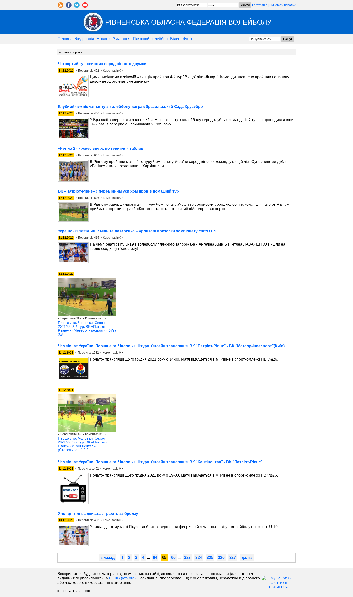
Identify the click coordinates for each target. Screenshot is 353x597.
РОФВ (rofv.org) (122, 578)
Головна (65, 39)
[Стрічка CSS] (60, 7)
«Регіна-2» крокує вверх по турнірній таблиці (101, 148)
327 (232, 557)
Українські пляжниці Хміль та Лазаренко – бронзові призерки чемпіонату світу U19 (137, 231)
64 (155, 557)
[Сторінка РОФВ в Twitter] (77, 7)
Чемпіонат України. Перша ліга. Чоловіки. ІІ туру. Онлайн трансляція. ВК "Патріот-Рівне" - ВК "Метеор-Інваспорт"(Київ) (171, 346)
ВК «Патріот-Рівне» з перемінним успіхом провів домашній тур (118, 191)
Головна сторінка (70, 52)
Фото (187, 39)
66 (173, 557)
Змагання (121, 39)
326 (221, 557)
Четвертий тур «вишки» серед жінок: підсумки (102, 64)
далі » (247, 557)
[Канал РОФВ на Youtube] (85, 7)
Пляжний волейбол (150, 39)
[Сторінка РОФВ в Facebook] (69, 7)
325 (210, 557)
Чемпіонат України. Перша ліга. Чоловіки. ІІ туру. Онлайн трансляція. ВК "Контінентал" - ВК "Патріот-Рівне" (160, 462)
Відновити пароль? (282, 5)
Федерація (84, 39)
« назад (107, 557)
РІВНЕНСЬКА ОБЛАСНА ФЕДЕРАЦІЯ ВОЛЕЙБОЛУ (188, 22)
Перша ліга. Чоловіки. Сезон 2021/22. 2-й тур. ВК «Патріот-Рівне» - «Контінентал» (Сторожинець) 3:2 (82, 444)
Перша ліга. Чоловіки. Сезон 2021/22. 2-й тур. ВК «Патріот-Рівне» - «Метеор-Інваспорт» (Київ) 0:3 (87, 328)
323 (187, 557)
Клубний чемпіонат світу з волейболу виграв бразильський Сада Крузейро (130, 107)
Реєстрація (259, 5)
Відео (175, 39)
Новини (103, 39)
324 (198, 557)
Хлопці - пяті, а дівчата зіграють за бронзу (98, 513)
